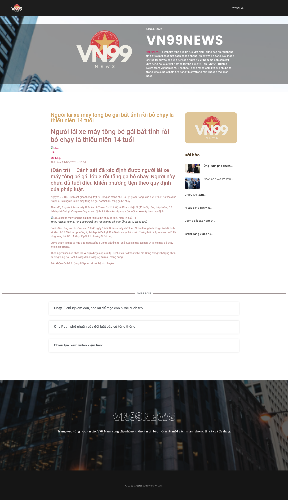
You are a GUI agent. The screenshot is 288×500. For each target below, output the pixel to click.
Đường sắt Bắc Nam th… (200, 220)
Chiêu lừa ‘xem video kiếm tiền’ (78, 345)
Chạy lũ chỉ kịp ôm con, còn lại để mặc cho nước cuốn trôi (99, 308)
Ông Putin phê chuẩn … (218, 166)
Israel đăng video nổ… (198, 234)
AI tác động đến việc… (198, 207)
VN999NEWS (155, 485)
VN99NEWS (238, 8)
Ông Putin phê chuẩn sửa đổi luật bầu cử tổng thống (94, 327)
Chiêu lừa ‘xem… (195, 194)
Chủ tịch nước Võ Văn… (218, 179)
